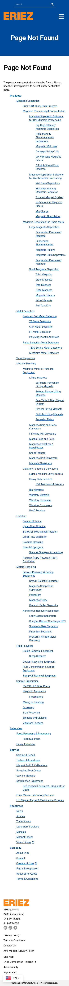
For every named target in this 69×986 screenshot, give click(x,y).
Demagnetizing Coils (47, 151)
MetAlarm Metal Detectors (44, 352)
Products (15, 95)
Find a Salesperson (27, 868)
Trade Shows (23, 821)
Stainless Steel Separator (43, 626)
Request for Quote (26, 873)
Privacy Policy (12, 935)
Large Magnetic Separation (44, 227)
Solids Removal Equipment (38, 650)
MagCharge (42, 211)
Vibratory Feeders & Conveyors (40, 468)
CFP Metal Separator (41, 326)
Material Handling (26, 363)
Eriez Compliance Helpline (18, 961)
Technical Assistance (28, 760)
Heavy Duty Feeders (40, 479)
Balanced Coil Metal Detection (40, 316)
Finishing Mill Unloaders (42, 433)
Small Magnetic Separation (44, 269)
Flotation (21, 516)
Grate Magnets (44, 279)
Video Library (23, 842)
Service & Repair (25, 755)
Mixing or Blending (33, 702)
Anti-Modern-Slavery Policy (19, 950)
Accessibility (11, 967)
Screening (28, 707)
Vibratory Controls (39, 495)
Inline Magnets (44, 300)
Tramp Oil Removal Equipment (39, 675)
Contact (20, 858)
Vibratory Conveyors (40, 505)
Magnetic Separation (27, 100)
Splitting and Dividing (35, 717)
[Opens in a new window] (5, 928)
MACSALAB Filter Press (36, 686)
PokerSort (35, 594)
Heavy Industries (25, 744)
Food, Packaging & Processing (33, 733)
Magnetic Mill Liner (46, 146)
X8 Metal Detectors (40, 321)
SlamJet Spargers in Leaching (46, 552)
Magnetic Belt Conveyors (43, 458)
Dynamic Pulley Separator (43, 605)
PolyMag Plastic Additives (44, 336)
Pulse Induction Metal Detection (41, 342)
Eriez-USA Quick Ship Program (40, 106)
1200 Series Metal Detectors (45, 347)
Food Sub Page (31, 738)
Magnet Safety (24, 837)
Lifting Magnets (38, 377)
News (19, 811)
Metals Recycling (26, 566)
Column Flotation (32, 521)
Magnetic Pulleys (45, 249)
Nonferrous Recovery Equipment (41, 610)
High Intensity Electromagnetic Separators (45, 137)
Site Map (9, 956)
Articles (20, 816)
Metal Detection (25, 311)
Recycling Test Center (28, 770)
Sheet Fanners (37, 452)
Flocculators (36, 696)
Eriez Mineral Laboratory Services (35, 795)
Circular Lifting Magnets (49, 409)
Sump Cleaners (37, 656)
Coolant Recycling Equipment (39, 661)
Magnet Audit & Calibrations (31, 765)
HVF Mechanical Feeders (50, 484)
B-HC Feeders (37, 510)
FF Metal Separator (40, 331)
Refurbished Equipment (29, 780)
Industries (16, 728)
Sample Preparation (27, 681)
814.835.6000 (11, 923)
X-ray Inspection (25, 358)
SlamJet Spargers (33, 547)
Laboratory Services (27, 826)
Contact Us (10, 945)
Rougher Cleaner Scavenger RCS (47, 621)
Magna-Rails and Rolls (41, 438)
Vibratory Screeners (40, 500)
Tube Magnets (44, 274)
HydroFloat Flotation (34, 526)
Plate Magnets (44, 290)
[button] (61, 17)
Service (14, 749)
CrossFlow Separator (35, 536)
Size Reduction (31, 712)
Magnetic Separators (34, 691)
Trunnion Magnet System (49, 197)
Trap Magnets (43, 284)
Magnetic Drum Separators (51, 255)
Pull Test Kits (43, 305)
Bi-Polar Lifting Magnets (49, 414)
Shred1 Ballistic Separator (43, 581)
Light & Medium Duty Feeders (46, 473)
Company (15, 847)
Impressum (10, 972)
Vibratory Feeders (33, 723)
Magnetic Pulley (38, 600)
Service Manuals (25, 775)
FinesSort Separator (40, 631)
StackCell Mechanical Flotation (40, 531)
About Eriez (22, 852)
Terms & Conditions (27, 878)
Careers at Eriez (25, 863)
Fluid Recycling (24, 645)
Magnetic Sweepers (40, 463)
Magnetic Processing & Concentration (44, 111)
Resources (16, 805)
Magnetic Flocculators (48, 216)
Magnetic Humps (45, 295)
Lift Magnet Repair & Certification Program (40, 800)
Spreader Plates (45, 419)
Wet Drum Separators (48, 183)
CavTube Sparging (33, 542)
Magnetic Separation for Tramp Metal (43, 222)
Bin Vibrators (36, 489)
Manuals (21, 831)
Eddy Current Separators (42, 615)
